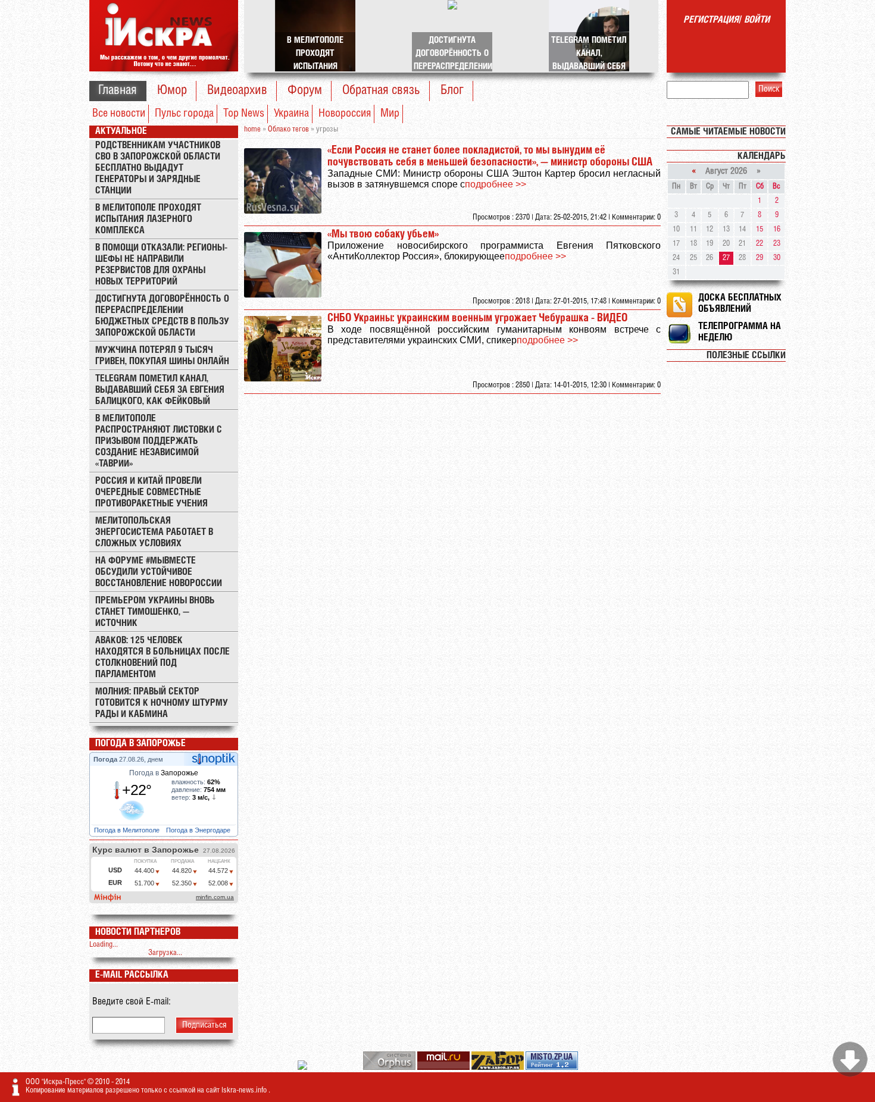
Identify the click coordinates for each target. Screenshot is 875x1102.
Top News (243, 113)
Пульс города (184, 113)
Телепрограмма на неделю (739, 332)
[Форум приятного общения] (303, 1068)
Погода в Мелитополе (127, 830)
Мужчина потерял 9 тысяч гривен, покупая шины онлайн (162, 356)
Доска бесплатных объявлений (740, 303)
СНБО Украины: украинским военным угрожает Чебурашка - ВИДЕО (477, 318)
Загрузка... (165, 953)
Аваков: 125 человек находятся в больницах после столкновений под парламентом (162, 657)
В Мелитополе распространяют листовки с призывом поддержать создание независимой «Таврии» (158, 441)
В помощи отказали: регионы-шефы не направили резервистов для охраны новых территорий (161, 264)
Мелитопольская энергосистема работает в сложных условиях (154, 532)
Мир (389, 113)
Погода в (163, 773)
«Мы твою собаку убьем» (383, 234)
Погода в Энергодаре (199, 830)
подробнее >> (495, 184)
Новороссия (344, 113)
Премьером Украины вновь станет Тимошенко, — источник (155, 612)
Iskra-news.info (244, 1090)
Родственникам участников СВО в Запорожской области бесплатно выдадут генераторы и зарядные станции (157, 168)
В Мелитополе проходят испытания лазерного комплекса (148, 219)
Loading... (103, 944)
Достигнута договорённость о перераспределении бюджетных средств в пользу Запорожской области (162, 316)
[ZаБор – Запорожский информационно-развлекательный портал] (498, 1068)
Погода (106, 759)
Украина (291, 113)
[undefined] (390, 1068)
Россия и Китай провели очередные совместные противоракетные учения (151, 492)
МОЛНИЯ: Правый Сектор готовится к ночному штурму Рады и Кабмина (161, 703)
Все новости (118, 113)
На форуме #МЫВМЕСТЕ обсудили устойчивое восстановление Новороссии (158, 572)
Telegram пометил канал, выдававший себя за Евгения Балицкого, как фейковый (159, 390)
